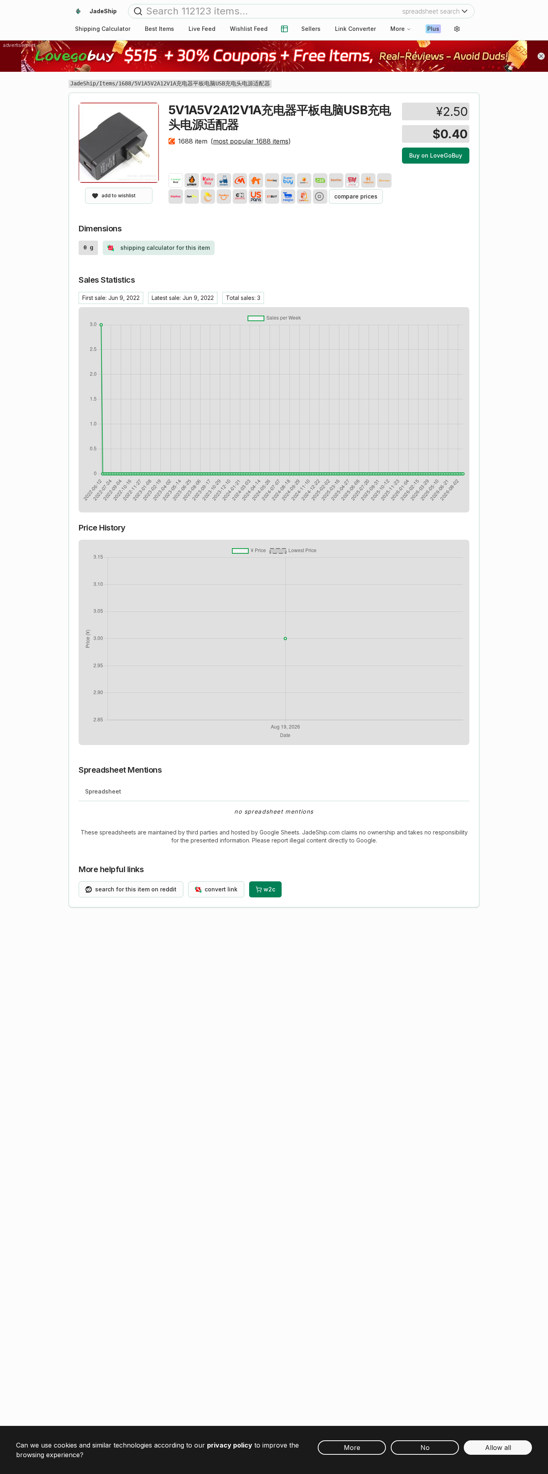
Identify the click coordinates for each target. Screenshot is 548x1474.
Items (107, 83)
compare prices (356, 196)
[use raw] (320, 196)
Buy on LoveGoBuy (435, 155)
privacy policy (229, 1445)
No (425, 1448)
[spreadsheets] (284, 29)
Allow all (498, 1448)
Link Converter (355, 28)
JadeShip (83, 83)
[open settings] (457, 29)
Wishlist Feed (249, 28)
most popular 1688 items (250, 141)
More (397, 28)
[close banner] (541, 56)
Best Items (159, 28)
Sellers (311, 28)
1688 (124, 83)
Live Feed (202, 28)
